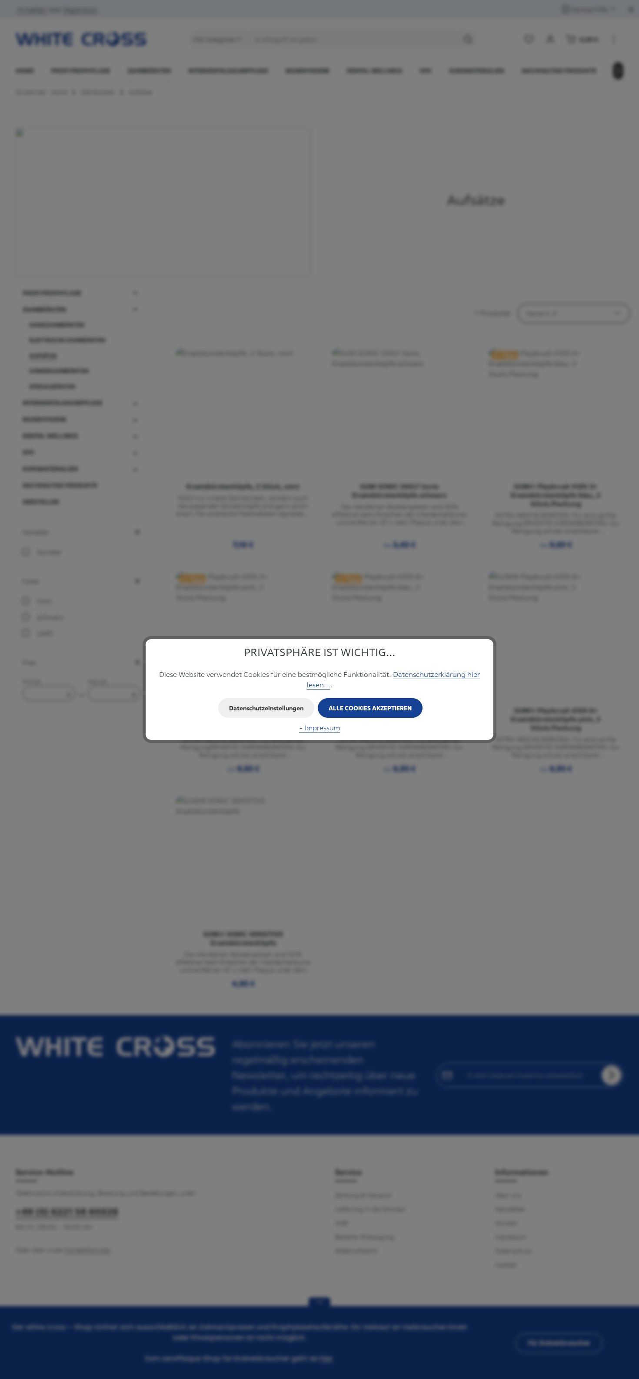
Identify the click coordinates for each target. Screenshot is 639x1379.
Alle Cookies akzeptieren (370, 708)
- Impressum (319, 727)
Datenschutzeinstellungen (266, 708)
